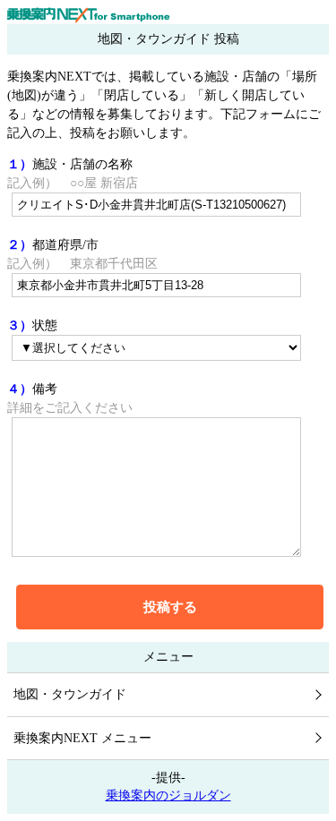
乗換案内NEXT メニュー (82, 738)
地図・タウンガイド (69, 694)
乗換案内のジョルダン (168, 795)
